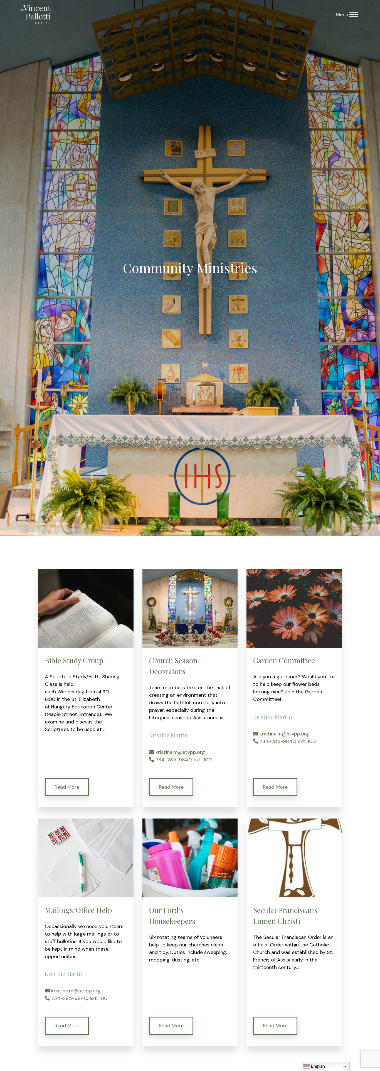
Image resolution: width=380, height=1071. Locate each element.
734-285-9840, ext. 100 (183, 759)
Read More (67, 787)
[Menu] (353, 14)
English (317, 1066)
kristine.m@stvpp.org (179, 752)
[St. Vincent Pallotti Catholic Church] (35, 14)
